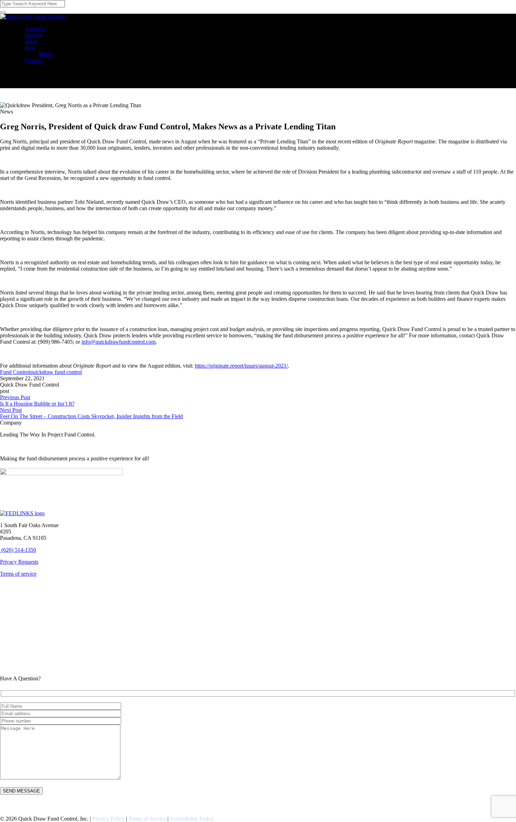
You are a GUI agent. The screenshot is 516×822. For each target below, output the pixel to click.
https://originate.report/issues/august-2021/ (241, 366)
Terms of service (18, 574)
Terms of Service (147, 819)
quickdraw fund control (56, 372)
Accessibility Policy (191, 819)
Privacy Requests (19, 562)
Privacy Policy (108, 819)
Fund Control (15, 372)
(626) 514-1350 (18, 550)
